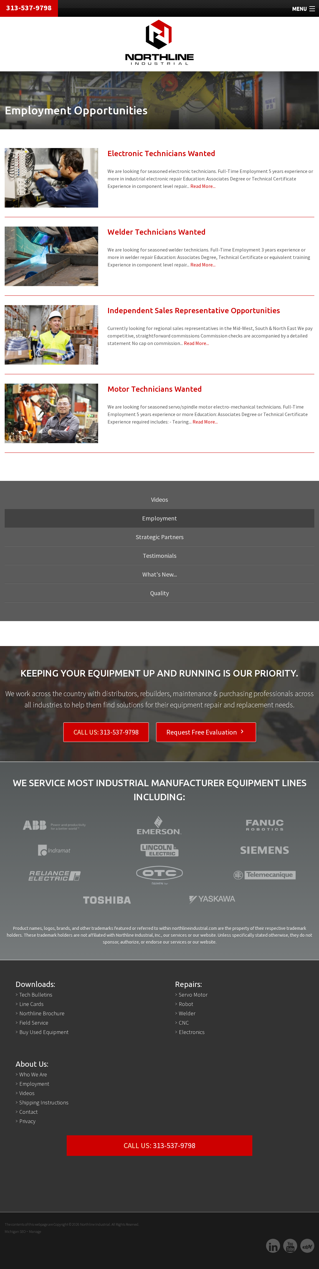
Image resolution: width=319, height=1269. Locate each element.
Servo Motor (193, 994)
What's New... (159, 574)
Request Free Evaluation (206, 732)
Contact (28, 1111)
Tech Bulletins (35, 994)
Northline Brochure (41, 1013)
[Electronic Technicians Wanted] (51, 177)
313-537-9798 (29, 7)
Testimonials (159, 555)
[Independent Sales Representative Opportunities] (51, 334)
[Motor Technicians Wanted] (51, 413)
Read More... (203, 186)
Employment (34, 1083)
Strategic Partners (159, 537)
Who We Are (33, 1074)
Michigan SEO (15, 1231)
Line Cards (31, 1004)
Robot (186, 1004)
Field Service (33, 1022)
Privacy (27, 1121)
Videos (159, 499)
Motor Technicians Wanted (154, 389)
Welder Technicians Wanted (156, 232)
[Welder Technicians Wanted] (51, 256)
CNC (184, 1022)
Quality (159, 593)
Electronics (192, 1032)
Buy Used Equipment (44, 1032)
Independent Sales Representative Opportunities (193, 310)
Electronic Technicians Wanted (161, 153)
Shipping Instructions (44, 1102)
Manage (35, 1231)
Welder (187, 1013)
